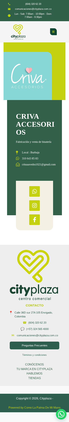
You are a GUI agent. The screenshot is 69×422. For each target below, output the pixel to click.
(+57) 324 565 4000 (37, 328)
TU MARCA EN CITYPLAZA (34, 369)
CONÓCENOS (34, 364)
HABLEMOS (34, 373)
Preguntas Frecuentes (34, 345)
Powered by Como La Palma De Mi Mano (34, 407)
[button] (61, 414)
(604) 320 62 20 (37, 322)
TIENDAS (34, 378)
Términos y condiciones (34, 355)
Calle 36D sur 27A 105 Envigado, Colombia (34, 314)
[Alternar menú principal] (53, 31)
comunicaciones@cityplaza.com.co (37, 335)
